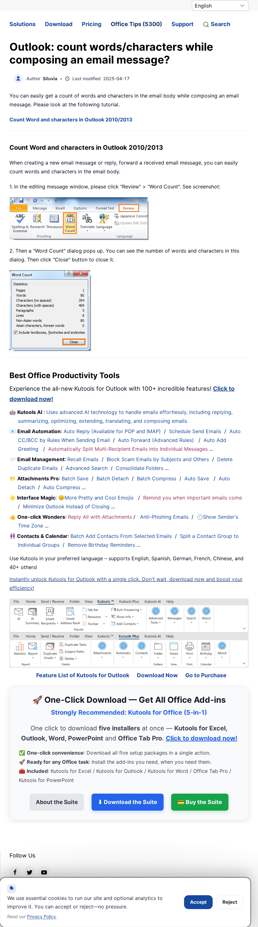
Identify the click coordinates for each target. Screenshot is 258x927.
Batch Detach (113, 478)
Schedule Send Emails (195, 431)
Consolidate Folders (139, 468)
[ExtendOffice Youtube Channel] (44, 854)
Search (220, 24)
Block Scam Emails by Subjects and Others (158, 459)
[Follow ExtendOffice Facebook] (15, 854)
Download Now (157, 658)
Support (182, 24)
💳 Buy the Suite (199, 785)
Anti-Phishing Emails (164, 517)
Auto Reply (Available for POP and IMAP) (112, 431)
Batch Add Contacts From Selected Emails (121, 536)
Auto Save (196, 478)
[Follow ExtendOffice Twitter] (29, 854)
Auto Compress (61, 487)
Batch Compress (156, 478)
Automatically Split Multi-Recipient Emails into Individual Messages (128, 449)
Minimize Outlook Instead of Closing (66, 506)
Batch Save (75, 478)
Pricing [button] (91, 24)
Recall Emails (82, 459)
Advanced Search (87, 468)
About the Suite (57, 785)
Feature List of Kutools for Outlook (82, 658)
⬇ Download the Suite (127, 785)
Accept (198, 902)
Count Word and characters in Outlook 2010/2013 (70, 119)
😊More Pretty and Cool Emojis (96, 497)
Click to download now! (201, 721)
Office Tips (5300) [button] (136, 24)
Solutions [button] (22, 24)
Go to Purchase (206, 658)
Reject (229, 902)
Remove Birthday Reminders (101, 545)
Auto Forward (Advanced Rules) (156, 440)
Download (58, 24)
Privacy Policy (41, 916)
